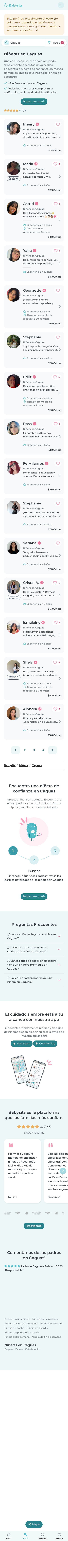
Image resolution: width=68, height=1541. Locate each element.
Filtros (57, 42)
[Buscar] (6, 42)
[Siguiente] (52, 750)
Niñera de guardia (37, 1328)
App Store (23, 1043)
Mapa (36, 1524)
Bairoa (19, 1349)
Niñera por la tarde (50, 1323)
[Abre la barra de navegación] (61, 5)
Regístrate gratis (34, 101)
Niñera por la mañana (45, 1319)
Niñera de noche (14, 1328)
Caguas (8, 1349)
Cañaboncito (32, 1349)
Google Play (47, 1043)
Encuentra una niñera (17, 1319)
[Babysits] (13, 5)
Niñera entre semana (17, 1337)
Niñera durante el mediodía (20, 1323)
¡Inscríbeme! (34, 1225)
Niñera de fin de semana (46, 1337)
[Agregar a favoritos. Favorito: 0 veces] (57, 124)
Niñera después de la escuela (21, 1332)
